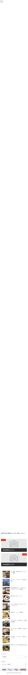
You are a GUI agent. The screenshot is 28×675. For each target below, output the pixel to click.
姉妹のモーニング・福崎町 (17, 612)
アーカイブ (3, 654)
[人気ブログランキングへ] (23, 670)
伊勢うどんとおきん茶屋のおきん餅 (19, 644)
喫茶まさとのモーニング (16, 596)
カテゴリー (3, 661)
